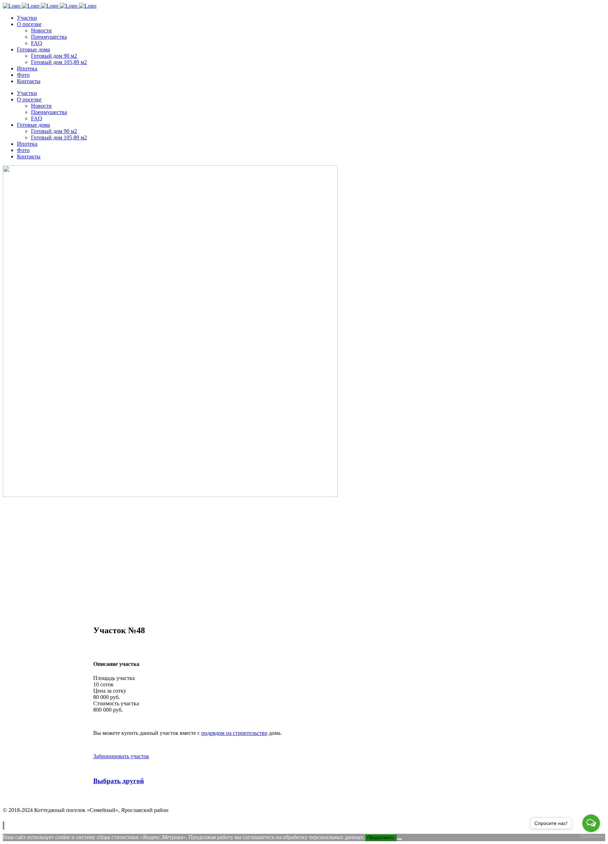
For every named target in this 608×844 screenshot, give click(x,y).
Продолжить (380, 837)
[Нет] (399, 839)
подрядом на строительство (234, 733)
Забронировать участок (121, 756)
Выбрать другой (118, 781)
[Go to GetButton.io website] (591, 836)
